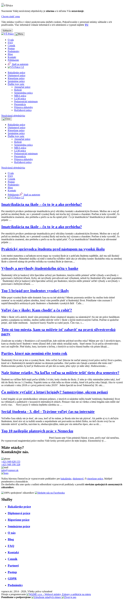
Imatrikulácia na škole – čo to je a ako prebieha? (41, 204)
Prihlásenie (13, 60)
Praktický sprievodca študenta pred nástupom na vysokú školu (53, 249)
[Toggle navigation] (19, 34)
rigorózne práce (95, 478)
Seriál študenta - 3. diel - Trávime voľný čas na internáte (48, 411)
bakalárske (66, 478)
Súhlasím (7, 30)
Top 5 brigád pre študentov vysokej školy (35, 291)
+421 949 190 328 (10, 464)
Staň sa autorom (19, 64)
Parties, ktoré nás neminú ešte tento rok (34, 353)
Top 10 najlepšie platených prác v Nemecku (37, 431)
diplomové (78, 478)
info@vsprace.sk (9, 470)
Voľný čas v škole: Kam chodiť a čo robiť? (36, 310)
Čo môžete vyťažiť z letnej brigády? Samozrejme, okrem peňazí (54, 392)
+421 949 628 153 (10, 461)
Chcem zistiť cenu (10, 16)
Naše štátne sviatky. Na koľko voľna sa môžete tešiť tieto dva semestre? (60, 373)
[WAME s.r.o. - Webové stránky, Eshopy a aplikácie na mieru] (58, 594)
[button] (16, 84)
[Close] (2, 3)
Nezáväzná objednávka (13, 115)
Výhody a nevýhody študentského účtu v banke (39, 268)
